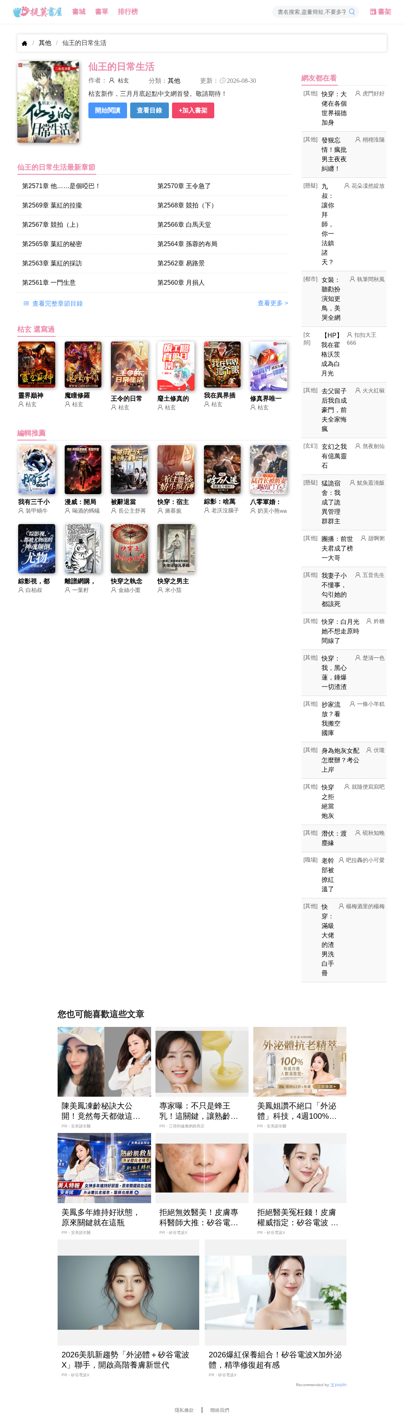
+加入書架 (193, 110)
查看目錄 (149, 110)
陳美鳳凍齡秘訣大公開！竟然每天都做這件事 (101, 1111)
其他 (45, 42)
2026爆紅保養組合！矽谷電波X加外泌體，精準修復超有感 (275, 1359)
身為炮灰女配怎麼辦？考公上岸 (340, 760)
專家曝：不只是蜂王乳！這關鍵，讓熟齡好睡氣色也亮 (198, 1111)
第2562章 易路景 (181, 263)
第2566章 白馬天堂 (184, 224)
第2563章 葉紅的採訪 (52, 263)
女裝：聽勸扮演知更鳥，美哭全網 (331, 298)
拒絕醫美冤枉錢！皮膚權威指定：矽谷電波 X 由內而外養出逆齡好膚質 (296, 1218)
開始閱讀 (107, 110)
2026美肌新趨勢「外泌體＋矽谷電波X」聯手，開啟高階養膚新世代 (125, 1359)
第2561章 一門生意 (49, 282)
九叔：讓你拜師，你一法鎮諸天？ (328, 224)
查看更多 (273, 303)
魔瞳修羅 (77, 395)
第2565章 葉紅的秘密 (52, 244)
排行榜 (128, 11)
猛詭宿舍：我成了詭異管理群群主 (331, 502)
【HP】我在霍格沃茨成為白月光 (332, 354)
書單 (101, 11)
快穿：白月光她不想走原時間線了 (340, 631)
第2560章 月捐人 (181, 282)
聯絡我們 (219, 1410)
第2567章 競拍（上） (52, 224)
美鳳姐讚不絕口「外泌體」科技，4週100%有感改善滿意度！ (297, 1111)
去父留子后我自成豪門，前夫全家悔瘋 (334, 410)
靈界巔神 (30, 395)
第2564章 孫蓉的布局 (187, 244)
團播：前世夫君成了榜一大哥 (337, 548)
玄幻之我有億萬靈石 (334, 456)
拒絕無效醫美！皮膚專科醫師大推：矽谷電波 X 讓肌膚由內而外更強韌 (198, 1218)
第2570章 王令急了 (184, 186)
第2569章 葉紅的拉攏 (52, 205)
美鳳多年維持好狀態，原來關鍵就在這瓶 (101, 1217)
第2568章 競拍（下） (187, 205)
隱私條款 (184, 1410)
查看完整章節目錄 (57, 303)
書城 (79, 11)
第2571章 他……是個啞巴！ (61, 186)
